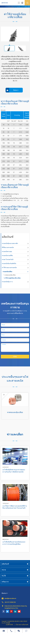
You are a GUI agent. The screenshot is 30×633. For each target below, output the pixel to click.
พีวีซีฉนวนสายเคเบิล (8, 247)
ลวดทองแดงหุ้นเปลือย (10, 275)
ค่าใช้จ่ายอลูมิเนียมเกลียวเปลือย (12, 278)
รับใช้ (4, 575)
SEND (15, 356)
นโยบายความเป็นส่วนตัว (22, 624)
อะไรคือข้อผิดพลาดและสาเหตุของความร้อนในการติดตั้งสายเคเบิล (13, 471)
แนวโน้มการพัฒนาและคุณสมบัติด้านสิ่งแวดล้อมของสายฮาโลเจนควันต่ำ (14, 507)
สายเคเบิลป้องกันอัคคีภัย (9, 263)
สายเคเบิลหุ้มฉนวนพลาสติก (10, 243)
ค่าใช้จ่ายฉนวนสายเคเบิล (9, 267)
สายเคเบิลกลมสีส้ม (7, 255)
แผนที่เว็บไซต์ (9, 624)
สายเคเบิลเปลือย (7, 272)
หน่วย (4, 569)
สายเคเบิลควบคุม (7, 251)
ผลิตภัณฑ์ (7, 237)
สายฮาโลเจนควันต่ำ (8, 259)
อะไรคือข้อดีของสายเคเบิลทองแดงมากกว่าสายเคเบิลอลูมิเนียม (13, 543)
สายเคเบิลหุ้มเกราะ (7, 282)
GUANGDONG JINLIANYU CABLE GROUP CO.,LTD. (14, 622)
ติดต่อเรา (5, 593)
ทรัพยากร (5, 581)
